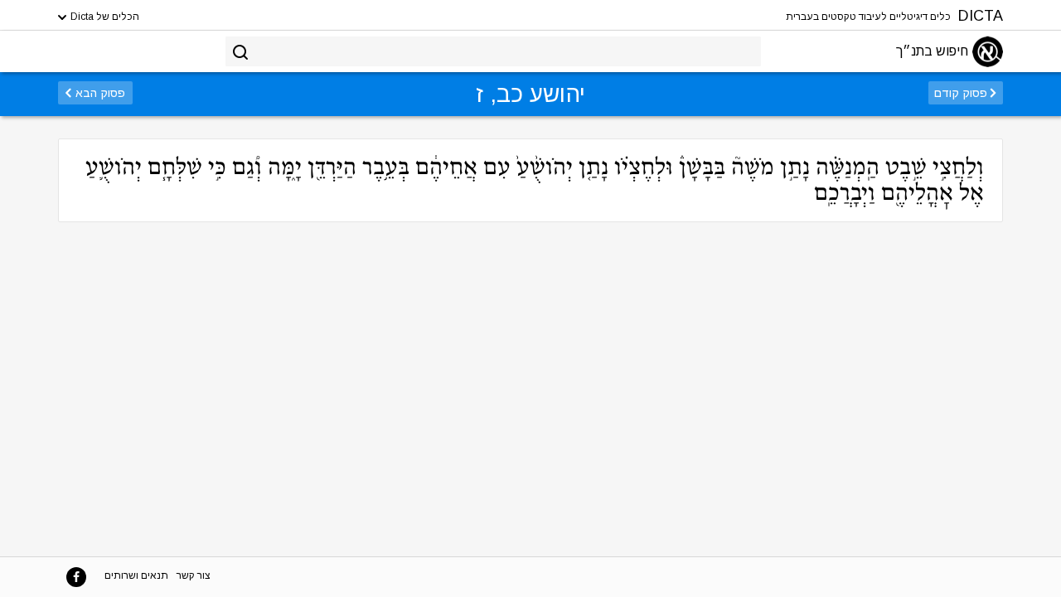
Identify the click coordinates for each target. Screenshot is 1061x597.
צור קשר (194, 575)
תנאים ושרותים (136, 575)
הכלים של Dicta (103, 16)
